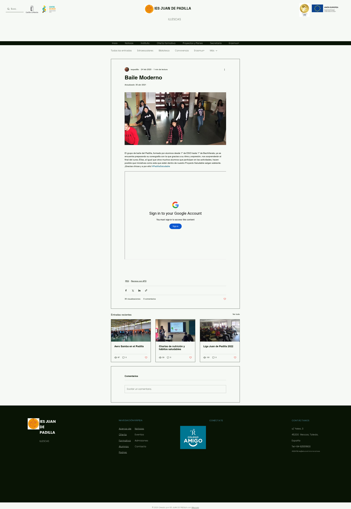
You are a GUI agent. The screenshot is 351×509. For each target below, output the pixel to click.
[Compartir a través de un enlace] (146, 290)
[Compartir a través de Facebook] (126, 290)
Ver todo (236, 314)
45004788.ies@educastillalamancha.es (306, 451)
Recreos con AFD (138, 281)
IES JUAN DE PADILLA (172, 8)
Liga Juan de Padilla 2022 (218, 346)
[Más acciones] (224, 69)
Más (212, 50)
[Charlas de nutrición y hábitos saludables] (175, 330)
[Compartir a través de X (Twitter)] (132, 290)
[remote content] (175, 215)
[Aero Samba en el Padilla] (131, 330)
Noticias (139, 428)
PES (127, 281)
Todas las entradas (121, 50)
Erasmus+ (199, 50)
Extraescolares (145, 50)
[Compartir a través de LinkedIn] (139, 290)
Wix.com (195, 507)
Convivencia (182, 50)
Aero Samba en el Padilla (129, 346)
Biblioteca (164, 50)
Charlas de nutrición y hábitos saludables (172, 348)
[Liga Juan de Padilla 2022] (220, 330)
